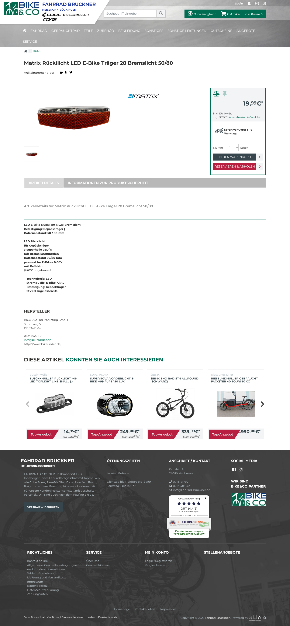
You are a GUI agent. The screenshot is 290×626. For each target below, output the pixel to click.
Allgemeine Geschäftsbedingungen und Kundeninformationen (52, 567)
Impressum (35, 581)
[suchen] (161, 14)
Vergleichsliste (155, 565)
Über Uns (92, 561)
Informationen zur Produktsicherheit (108, 183)
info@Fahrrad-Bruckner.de (191, 490)
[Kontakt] (264, 3)
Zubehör (105, 31)
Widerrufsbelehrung (41, 573)
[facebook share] (66, 72)
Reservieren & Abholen (235, 166)
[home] (24, 30)
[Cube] (52, 14)
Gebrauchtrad (65, 31)
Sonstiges (154, 31)
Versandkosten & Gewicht (244, 117)
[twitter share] (71, 72)
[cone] (50, 19)
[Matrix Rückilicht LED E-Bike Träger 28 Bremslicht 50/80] (72, 116)
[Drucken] (61, 72)
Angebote (246, 31)
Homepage (122, 609)
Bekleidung (129, 31)
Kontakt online (37, 561)
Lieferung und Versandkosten (47, 577)
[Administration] (264, 617)
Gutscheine (221, 31)
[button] (262, 404)
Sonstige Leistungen (187, 31)
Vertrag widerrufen (43, 507)
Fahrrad (39, 31)
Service (30, 41)
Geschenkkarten (97, 565)
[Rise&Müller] (76, 14)
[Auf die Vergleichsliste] (217, 94)
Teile (88, 31)
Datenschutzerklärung (43, 590)
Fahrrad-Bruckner (217, 617)
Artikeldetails (44, 183)
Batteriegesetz (37, 585)
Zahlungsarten (37, 594)
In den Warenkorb (234, 157)
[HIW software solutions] (255, 617)
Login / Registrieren (158, 561)
